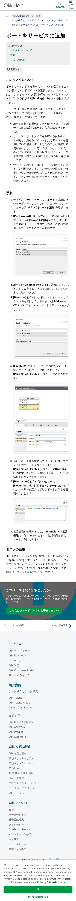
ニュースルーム (17, 844)
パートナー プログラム (22, 834)
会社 (11, 809)
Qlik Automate (17, 736)
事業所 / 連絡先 (17, 849)
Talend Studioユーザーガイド (27, 15)
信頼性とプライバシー (21, 763)
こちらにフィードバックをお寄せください (34, 610)
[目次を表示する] (7, 16)
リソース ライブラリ (20, 675)
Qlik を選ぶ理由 (18, 753)
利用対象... (16, 69)
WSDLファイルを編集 (53, 24)
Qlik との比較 (16, 778)
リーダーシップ (17, 814)
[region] (38, 880)
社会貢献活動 (16, 819)
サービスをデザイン (54, 20)
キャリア (14, 839)
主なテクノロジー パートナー (25, 782)
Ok (38, 889)
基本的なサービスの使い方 (25, 24)
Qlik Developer (18, 655)
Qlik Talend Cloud (19, 702)
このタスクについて (21, 50)
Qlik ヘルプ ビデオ (19, 650)
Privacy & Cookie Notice (51, 882)
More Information (38, 896)
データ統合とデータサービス (26, 20)
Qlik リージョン (18, 792)
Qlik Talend (15, 697)
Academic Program (20, 829)
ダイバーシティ (17, 824)
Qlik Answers (17, 726)
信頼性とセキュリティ (21, 758)
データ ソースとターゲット (24, 787)
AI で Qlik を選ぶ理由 (21, 773)
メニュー (71, 7)
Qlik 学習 (14, 665)
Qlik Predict (16, 731)
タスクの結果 (17, 59)
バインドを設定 (26, 572)
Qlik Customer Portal (21, 670)
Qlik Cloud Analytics (21, 721)
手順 (12, 54)
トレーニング (16, 660)
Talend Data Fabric (20, 707)
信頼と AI (14, 768)
